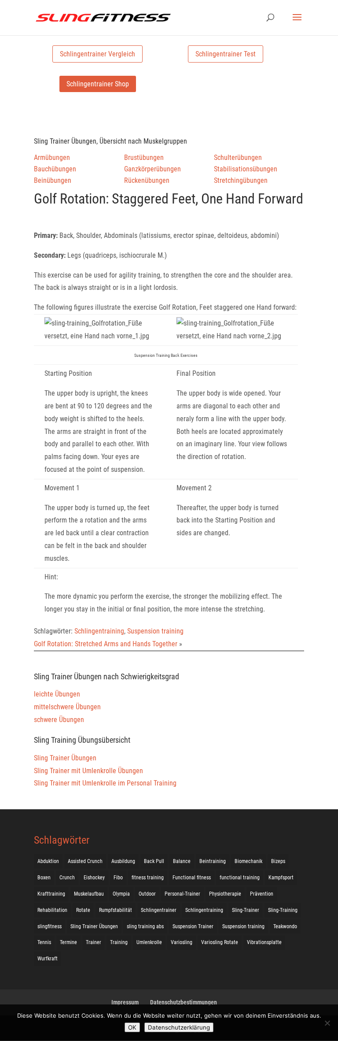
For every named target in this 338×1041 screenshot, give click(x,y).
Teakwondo (285, 926)
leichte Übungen (57, 694)
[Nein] (327, 1023)
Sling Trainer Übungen (65, 758)
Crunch (67, 877)
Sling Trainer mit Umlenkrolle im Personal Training (105, 783)
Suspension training (155, 631)
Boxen (44, 877)
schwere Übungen (59, 719)
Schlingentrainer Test (225, 54)
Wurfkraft (47, 959)
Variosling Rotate (219, 942)
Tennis (44, 942)
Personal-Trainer (182, 894)
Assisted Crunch (85, 861)
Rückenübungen (146, 180)
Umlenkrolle (149, 942)
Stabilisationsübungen (245, 169)
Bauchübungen (55, 169)
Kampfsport (281, 877)
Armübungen (52, 157)
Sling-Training (283, 910)
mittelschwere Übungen (67, 707)
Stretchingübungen (241, 180)
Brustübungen (144, 157)
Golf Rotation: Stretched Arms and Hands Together (105, 644)
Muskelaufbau (89, 894)
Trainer (93, 942)
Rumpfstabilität (115, 910)
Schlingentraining (99, 631)
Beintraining (212, 861)
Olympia (121, 894)
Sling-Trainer (245, 910)
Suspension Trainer (193, 926)
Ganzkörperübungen (152, 169)
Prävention (261, 894)
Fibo (118, 877)
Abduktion (48, 861)
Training (119, 942)
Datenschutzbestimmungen (183, 1002)
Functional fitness (192, 877)
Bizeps (278, 861)
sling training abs (145, 926)
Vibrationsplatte (264, 942)
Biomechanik (248, 861)
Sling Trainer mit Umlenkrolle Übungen (88, 771)
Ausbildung (123, 861)
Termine (68, 942)
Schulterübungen (238, 157)
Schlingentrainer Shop (97, 84)
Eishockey (94, 877)
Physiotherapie (225, 894)
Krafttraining (51, 894)
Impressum (125, 1002)
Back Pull (154, 861)
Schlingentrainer (158, 910)
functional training (240, 877)
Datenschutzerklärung (179, 1027)
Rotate (83, 910)
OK (132, 1027)
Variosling (181, 942)
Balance (182, 861)
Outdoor (147, 894)
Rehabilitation (52, 910)
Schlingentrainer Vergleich (97, 54)
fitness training (148, 877)
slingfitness (49, 926)
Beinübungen (52, 180)
